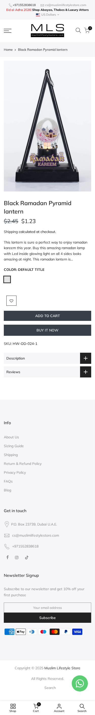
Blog (7, 490)
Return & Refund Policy (23, 463)
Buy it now (47, 330)
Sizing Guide (14, 446)
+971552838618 (24, 5)
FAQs (8, 481)
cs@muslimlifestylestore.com (65, 5)
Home (8, 49)
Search (50, 687)
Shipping (11, 231)
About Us (11, 437)
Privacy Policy (15, 472)
